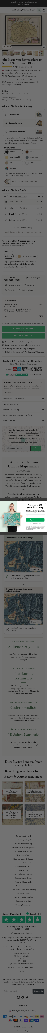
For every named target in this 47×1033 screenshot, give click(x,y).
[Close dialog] (45, 503)
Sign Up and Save (35, 519)
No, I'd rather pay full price (35, 523)
